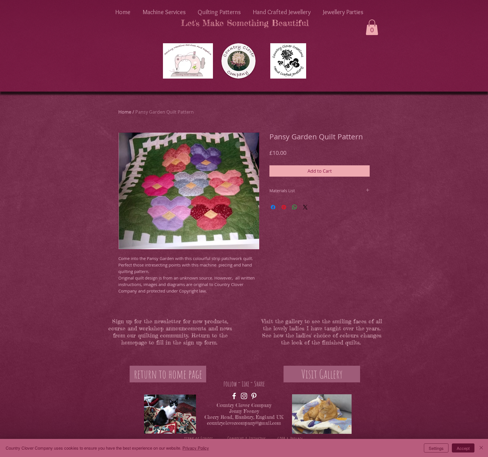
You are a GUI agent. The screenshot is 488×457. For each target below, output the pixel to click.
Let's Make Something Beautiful (245, 23)
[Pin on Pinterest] (283, 207)
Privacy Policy (195, 448)
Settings (436, 448)
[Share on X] (305, 207)
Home (124, 112)
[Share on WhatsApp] (294, 207)
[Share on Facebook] (273, 207)
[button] (371, 27)
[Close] (481, 447)
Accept (463, 448)
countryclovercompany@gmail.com (244, 423)
